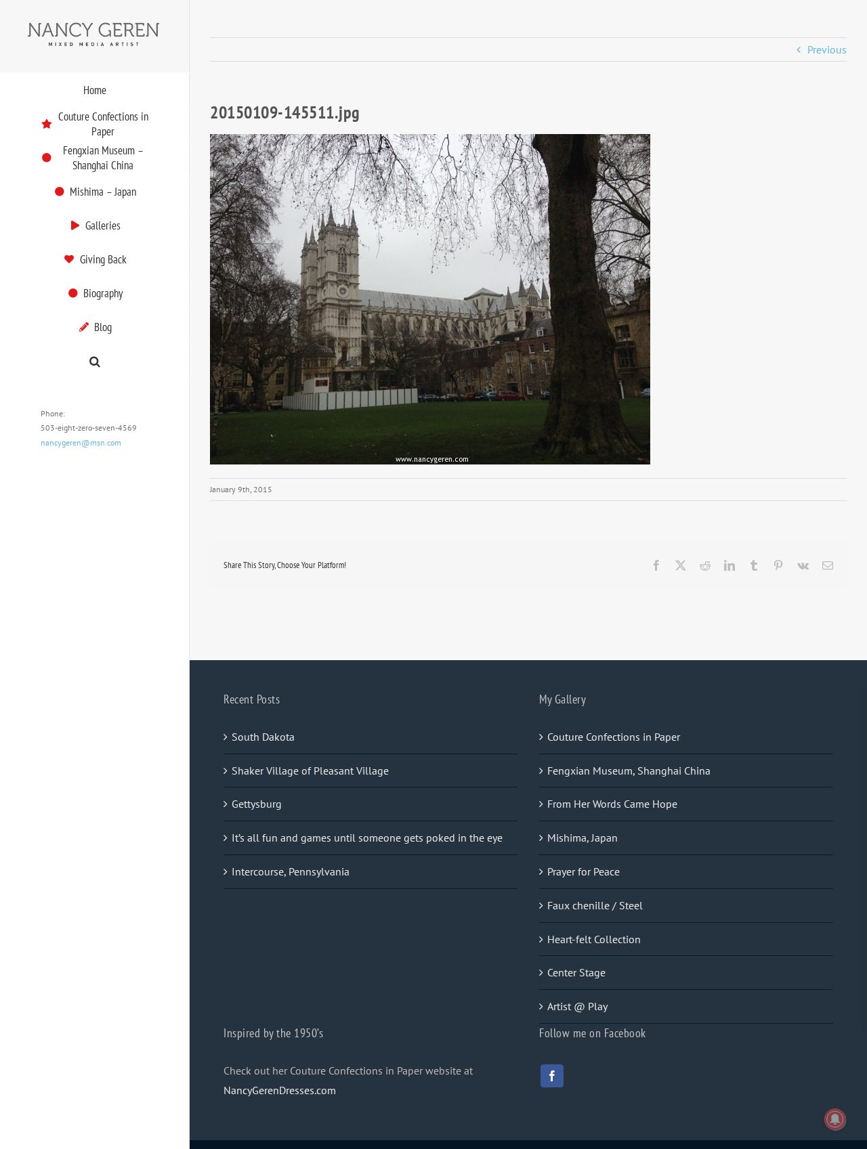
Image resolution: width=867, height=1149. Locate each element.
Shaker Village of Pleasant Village (310, 770)
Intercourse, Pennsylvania (291, 871)
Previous (827, 49)
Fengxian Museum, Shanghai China (629, 770)
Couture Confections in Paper (613, 736)
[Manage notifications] (835, 1119)
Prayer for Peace (583, 871)
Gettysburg (257, 803)
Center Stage (576, 972)
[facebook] (552, 1075)
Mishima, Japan (582, 837)
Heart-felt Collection (594, 939)
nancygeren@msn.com (81, 442)
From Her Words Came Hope (612, 803)
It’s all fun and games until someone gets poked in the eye (367, 837)
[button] (95, 362)
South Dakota (263, 736)
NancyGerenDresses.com (280, 1090)
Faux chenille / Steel (595, 905)
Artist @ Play (577, 1006)
